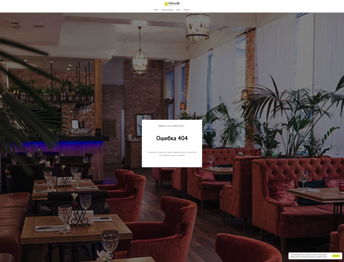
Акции (178, 9)
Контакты (187, 9)
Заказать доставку (167, 9)
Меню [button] (156, 9)
